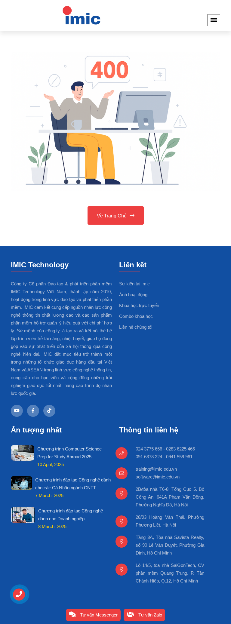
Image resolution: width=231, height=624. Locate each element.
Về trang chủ (112, 215)
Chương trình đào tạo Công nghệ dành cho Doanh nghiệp (70, 514)
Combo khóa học (136, 316)
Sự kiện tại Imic (134, 283)
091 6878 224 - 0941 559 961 (164, 456)
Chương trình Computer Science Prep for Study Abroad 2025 (69, 452)
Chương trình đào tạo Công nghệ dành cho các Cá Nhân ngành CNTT (73, 483)
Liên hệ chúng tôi (135, 327)
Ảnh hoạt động (133, 294)
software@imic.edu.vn (158, 476)
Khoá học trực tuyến (139, 305)
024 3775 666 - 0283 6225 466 (165, 448)
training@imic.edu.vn (156, 469)
